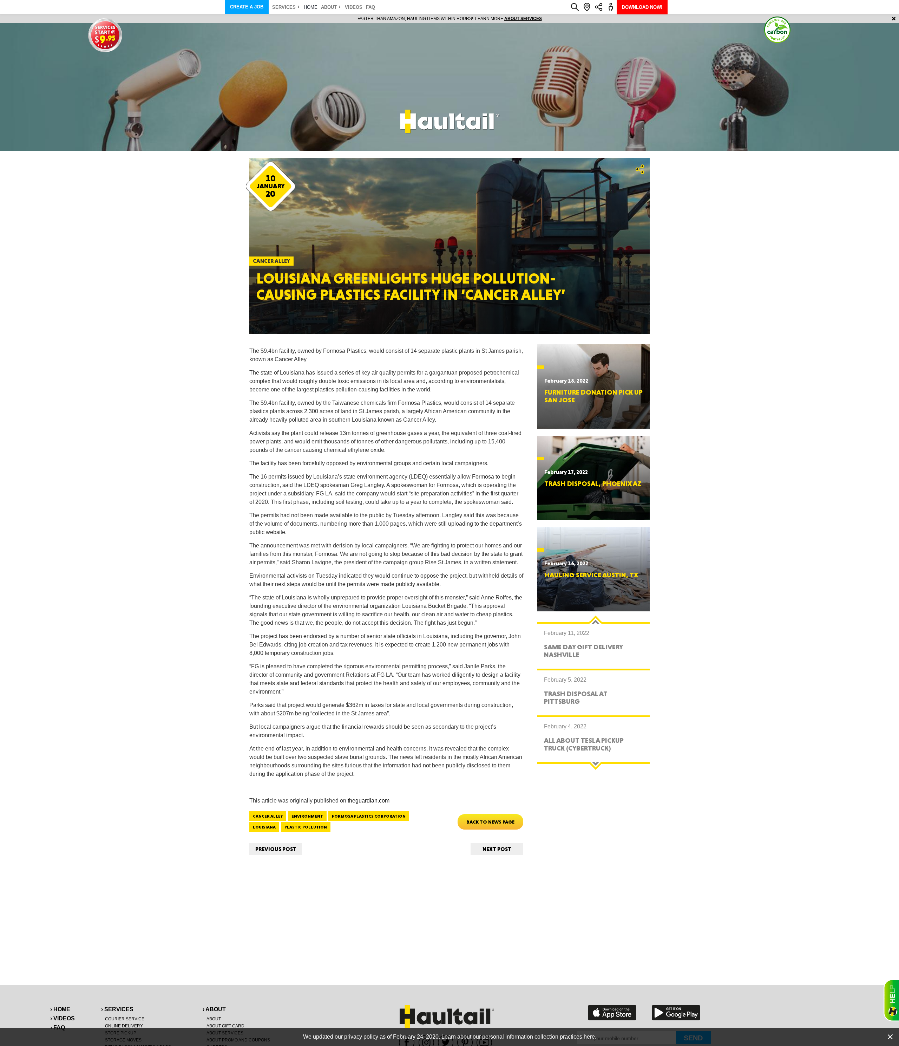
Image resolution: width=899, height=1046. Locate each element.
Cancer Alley (268, 816)
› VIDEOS (62, 1018)
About (329, 7)
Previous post (275, 849)
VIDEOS (353, 7)
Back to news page (490, 822)
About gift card (225, 1026)
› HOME (60, 1009)
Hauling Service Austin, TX (591, 575)
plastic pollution (305, 827)
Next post (497, 849)
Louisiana (264, 827)
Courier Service (124, 1018)
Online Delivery (124, 1026)
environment (307, 816)
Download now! (642, 7)
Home (310, 7)
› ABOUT (214, 1009)
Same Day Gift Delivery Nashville (583, 651)
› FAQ (57, 1028)
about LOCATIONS (546, 18)
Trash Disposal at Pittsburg (576, 697)
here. (590, 1037)
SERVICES (284, 7)
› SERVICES (117, 1009)
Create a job (246, 6)
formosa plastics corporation (369, 816)
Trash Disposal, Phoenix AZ (592, 483)
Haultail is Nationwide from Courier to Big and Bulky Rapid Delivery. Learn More (449, 18)
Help (891, 1000)
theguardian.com (368, 801)
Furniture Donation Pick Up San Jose (593, 396)
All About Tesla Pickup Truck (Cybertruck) (584, 744)
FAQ (370, 7)
